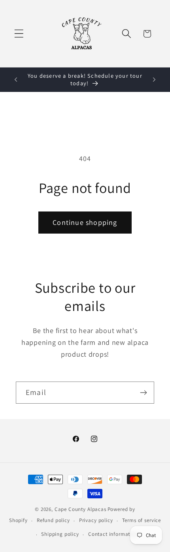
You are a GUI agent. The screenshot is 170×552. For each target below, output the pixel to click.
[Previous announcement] (16, 79)
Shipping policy (60, 534)
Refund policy (53, 520)
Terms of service (141, 520)
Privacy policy (96, 520)
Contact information (113, 534)
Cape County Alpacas (80, 509)
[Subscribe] (143, 393)
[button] (19, 33)
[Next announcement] (154, 79)
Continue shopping (85, 222)
